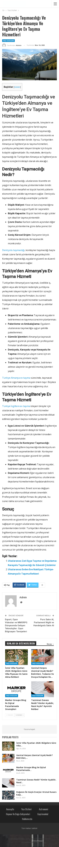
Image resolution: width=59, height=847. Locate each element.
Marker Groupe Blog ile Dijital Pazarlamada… (31, 768)
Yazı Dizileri (8, 41)
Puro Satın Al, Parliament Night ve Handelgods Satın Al (43, 622)
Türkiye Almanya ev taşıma (16, 377)
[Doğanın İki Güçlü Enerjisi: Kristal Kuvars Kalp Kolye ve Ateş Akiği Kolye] (8, 795)
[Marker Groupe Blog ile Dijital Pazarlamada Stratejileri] (16, 689)
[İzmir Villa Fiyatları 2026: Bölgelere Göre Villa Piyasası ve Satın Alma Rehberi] (16, 657)
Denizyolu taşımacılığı (13, 250)
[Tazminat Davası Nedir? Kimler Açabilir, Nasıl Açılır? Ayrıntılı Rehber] (42, 689)
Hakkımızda (27, 819)
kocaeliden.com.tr (29, 842)
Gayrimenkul (42, 814)
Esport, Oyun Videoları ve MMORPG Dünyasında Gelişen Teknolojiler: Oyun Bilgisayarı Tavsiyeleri (16, 625)
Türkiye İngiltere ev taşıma (16, 406)
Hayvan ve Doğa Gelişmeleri (18, 814)
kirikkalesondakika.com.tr (19, 839)
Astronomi (43, 809)
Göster (17, 87)
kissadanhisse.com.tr (41, 839)
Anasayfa (10, 809)
